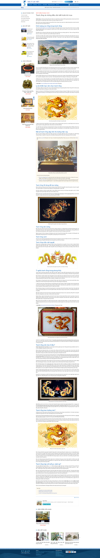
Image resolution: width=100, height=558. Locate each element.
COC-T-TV (27, 88)
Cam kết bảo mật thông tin (60, 555)
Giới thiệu (35, 4)
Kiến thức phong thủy (25, 16)
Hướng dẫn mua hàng (59, 551)
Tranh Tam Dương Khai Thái (44, 177)
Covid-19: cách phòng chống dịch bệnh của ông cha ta (48, 493)
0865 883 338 (38, 555)
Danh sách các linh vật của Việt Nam (48, 305)
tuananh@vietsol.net (39, 553)
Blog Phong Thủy (51, 4)
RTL (43, 521)
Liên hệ (57, 4)
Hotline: (71, 4)
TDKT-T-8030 (28, 122)
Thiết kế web (23, 553)
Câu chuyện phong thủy (25, 18)
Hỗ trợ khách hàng (68, 1)
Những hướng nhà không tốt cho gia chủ (45, 491)
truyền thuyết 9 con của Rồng (45, 27)
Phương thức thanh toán (70, 550)
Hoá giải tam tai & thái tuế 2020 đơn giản (45, 490)
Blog (51, 7)
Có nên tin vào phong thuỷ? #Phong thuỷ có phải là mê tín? (30, 30)
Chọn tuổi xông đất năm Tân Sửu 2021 (30, 38)
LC (27, 106)
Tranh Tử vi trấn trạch (42, 179)
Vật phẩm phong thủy (56, 7)
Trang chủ (30, 4)
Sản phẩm (45, 4)
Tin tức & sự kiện (24, 15)
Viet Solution (28, 553)
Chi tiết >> (47, 544)
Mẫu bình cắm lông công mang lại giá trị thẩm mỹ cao (72, 543)
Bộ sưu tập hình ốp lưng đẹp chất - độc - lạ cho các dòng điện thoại (30, 45)
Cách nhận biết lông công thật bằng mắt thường (57, 543)
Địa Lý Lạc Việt (42, 137)
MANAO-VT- (28, 72)
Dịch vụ (39, 4)
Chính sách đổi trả (58, 554)
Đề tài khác (23, 21)
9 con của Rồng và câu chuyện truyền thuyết (49, 83)
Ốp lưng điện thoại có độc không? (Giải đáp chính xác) (30, 53)
